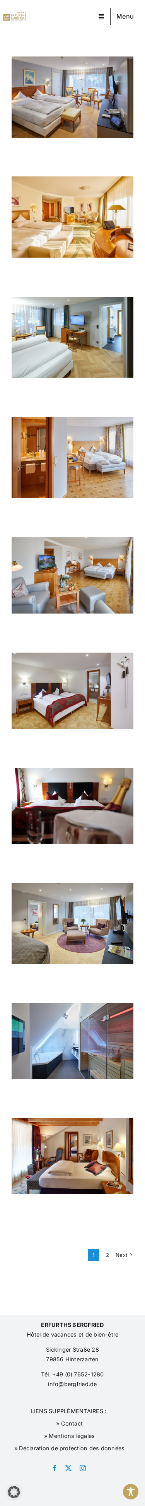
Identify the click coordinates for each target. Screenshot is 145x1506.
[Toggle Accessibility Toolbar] (130, 1491)
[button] (14, 1492)
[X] (68, 1468)
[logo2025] (14, 15)
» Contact (69, 1423)
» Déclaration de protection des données (69, 1448)
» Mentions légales (69, 1435)
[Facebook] (54, 1468)
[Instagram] (83, 1468)
